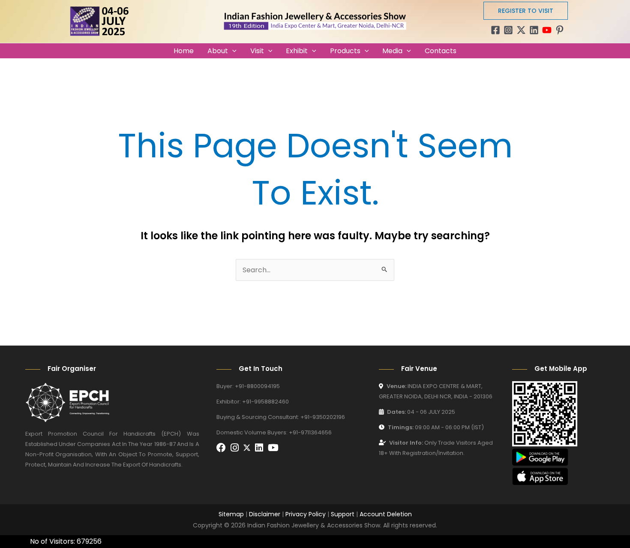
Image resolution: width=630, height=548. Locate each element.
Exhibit (297, 51)
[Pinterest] (559, 30)
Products (345, 51)
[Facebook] (495, 30)
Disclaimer (264, 514)
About (217, 51)
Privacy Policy (305, 514)
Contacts (440, 51)
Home (184, 51)
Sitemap (231, 514)
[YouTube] (547, 30)
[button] (525, 11)
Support (342, 514)
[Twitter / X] (521, 30)
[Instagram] (508, 30)
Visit (257, 51)
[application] (232, 50)
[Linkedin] (534, 30)
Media (392, 51)
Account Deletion (386, 514)
